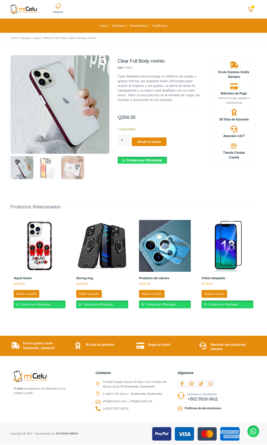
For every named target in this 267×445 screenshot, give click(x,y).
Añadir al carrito (149, 142)
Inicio (104, 26)
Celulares (119, 26)
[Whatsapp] (210, 384)
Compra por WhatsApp (144, 160)
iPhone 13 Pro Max (54, 37)
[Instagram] (191, 384)
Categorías (58, 12)
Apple (37, 37)
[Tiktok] (201, 384)
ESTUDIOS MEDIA (67, 433)
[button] (102, 61)
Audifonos (159, 26)
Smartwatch (139, 26)
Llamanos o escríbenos (202, 394)
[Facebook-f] (182, 384)
